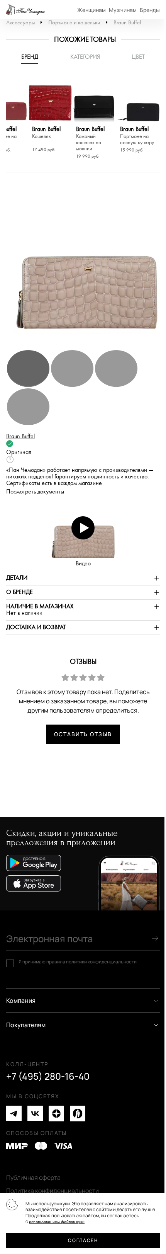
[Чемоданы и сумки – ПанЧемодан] (25, 9)
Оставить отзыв (83, 734)
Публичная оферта (33, 1177)
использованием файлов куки (57, 1221)
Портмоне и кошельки (74, 22)
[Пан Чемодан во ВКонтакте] (35, 1113)
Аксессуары (20, 22)
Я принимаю (78, 962)
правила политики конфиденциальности (91, 961)
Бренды (150, 10)
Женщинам (91, 10)
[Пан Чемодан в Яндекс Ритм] (77, 1113)
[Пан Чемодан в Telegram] (14, 1113)
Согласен (83, 1240)
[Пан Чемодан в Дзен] (56, 1113)
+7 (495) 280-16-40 (48, 1076)
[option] (50, 116)
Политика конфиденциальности (52, 1190)
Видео (83, 563)
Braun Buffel (127, 22)
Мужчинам (123, 10)
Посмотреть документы (35, 491)
